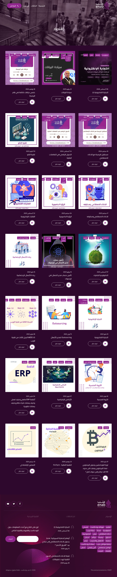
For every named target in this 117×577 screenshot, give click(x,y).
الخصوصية (86, 533)
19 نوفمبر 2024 (30, 89)
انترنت (70, 55)
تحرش (86, 537)
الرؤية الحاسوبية (65, 216)
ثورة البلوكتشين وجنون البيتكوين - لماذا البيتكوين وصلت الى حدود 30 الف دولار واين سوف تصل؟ (95, 468)
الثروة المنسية (102, 399)
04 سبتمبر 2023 (67, 213)
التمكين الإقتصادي (27, 465)
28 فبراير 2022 (30, 334)
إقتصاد (98, 55)
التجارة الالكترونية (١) (100, 92)
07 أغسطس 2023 (102, 272)
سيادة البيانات (66, 92)
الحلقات (34, 5)
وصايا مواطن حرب (89, 362)
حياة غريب (90, 530)
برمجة (18, 55)
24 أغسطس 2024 (66, 151)
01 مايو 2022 (104, 334)
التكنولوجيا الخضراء (101, 275)
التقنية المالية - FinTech (62, 465)
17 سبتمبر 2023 (103, 213)
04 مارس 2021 (30, 396)
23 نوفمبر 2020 (67, 461)
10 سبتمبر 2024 (103, 151)
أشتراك (10, 539)
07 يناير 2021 (104, 461)
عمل (91, 55)
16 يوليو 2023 (67, 272)
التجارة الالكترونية (101, 337)
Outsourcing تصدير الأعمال (61, 337)
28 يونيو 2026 (64, 563)
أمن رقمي (63, 56)
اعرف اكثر (94, 98)
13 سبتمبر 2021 (30, 461)
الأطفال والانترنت (96, 540)
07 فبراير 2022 (67, 396)
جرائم (42, 55)
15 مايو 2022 (31, 272)
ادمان (83, 547)
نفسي (85, 526)
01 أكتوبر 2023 (30, 151)
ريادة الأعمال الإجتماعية (26, 275)
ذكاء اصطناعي (84, 118)
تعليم (85, 55)
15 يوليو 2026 (65, 548)
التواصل (13, 5)
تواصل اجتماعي (47, 239)
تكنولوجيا (105, 55)
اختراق (108, 537)
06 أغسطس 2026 (102, 89)
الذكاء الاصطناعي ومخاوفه (97, 216)
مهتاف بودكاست (47, 118)
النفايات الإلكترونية (28, 216)
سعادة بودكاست (23, 238)
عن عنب (26, 5)
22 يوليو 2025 (67, 89)
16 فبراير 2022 (104, 396)
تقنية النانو (31, 154)
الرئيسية (42, 5)
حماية (85, 179)
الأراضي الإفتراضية (64, 399)
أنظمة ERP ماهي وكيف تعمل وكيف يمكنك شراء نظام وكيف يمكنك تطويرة (23, 403)
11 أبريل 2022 (68, 334)
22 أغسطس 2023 (29, 213)
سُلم (86, 540)
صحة (25, 179)
